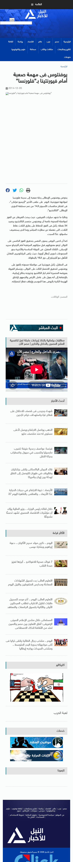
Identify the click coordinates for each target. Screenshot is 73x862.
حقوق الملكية (31, 815)
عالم (40, 42)
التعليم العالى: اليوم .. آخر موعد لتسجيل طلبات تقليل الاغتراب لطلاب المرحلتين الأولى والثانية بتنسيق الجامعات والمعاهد (29, 603)
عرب (48, 42)
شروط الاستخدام (17, 815)
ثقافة (10, 42)
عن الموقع (60, 815)
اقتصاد (30, 42)
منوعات (67, 57)
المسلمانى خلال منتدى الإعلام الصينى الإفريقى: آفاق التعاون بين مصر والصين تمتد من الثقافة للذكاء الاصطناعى (30, 624)
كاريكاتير (60, 665)
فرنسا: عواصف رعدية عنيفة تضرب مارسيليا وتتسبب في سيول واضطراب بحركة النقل (31, 452)
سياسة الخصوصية (46, 815)
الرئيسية (67, 42)
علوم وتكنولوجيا (18, 49)
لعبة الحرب (60, 713)
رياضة (20, 42)
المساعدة (40, 817)
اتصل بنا (31, 817)
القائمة (38, 4)
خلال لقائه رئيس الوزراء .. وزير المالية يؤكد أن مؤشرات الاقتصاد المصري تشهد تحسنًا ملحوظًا (29, 513)
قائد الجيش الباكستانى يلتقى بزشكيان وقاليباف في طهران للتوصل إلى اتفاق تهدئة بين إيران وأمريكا (31, 473)
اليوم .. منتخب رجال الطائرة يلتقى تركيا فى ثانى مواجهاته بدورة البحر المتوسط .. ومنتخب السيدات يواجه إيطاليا (29, 644)
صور (19, 811)
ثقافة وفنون (17, 809)
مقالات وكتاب (47, 49)
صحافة (33, 49)
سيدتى (42, 811)
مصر (57, 42)
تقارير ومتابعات (64, 49)
